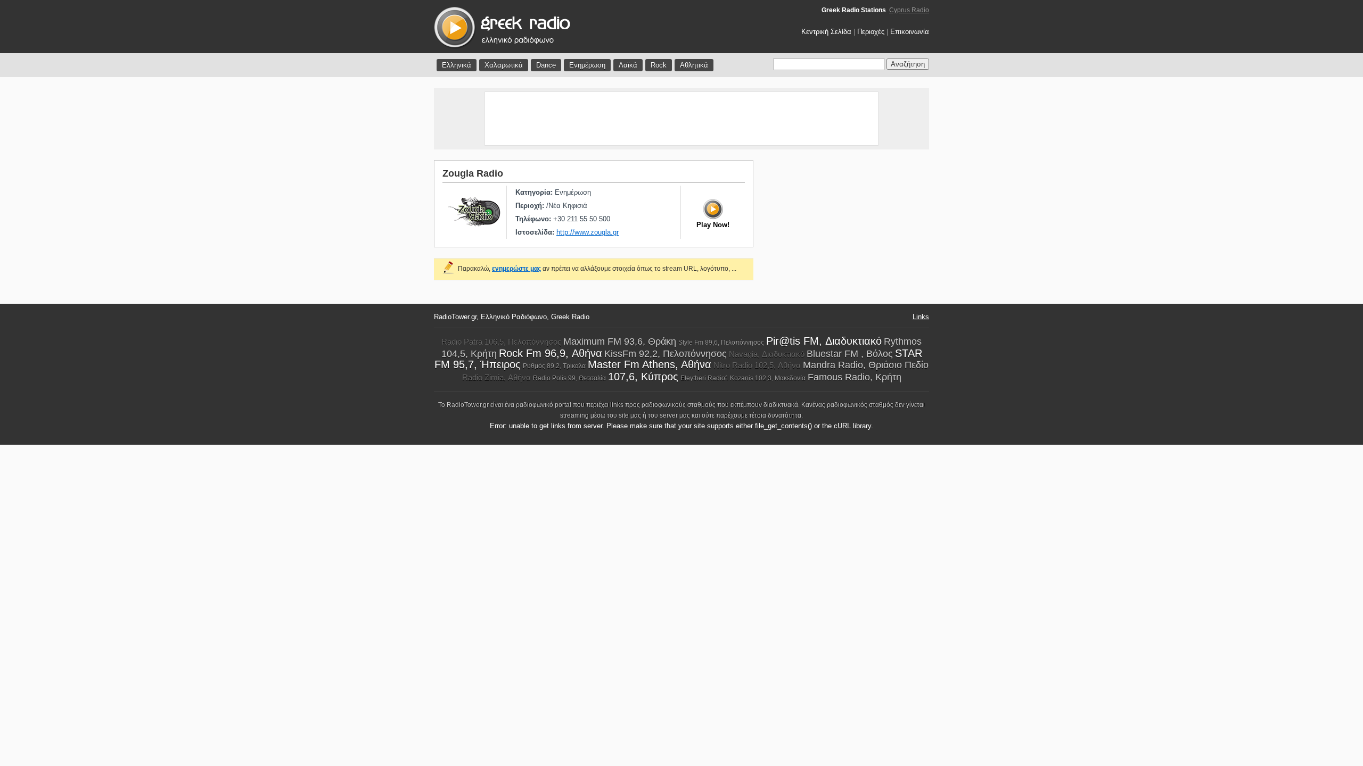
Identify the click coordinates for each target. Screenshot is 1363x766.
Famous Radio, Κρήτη (854, 377)
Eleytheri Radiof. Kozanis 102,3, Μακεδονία (743, 378)
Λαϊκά (628, 65)
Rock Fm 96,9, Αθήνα (550, 353)
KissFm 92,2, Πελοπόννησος (665, 353)
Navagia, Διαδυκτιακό (766, 354)
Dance (546, 65)
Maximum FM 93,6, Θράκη (619, 341)
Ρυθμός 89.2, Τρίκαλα (554, 366)
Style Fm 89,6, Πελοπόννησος (721, 342)
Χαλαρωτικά (504, 65)
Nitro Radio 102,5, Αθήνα (757, 365)
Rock (659, 65)
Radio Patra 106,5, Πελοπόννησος (501, 341)
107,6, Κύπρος (643, 376)
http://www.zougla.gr (587, 232)
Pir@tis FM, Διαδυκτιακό (824, 341)
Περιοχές (870, 32)
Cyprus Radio (909, 10)
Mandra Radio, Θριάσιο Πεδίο (866, 365)
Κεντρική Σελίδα (826, 32)
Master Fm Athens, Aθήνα (649, 364)
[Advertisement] (681, 119)
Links (921, 317)
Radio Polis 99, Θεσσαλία (569, 378)
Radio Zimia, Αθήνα (496, 377)
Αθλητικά (694, 65)
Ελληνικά (456, 65)
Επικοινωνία (909, 32)
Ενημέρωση (587, 65)
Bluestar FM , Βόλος (850, 353)
